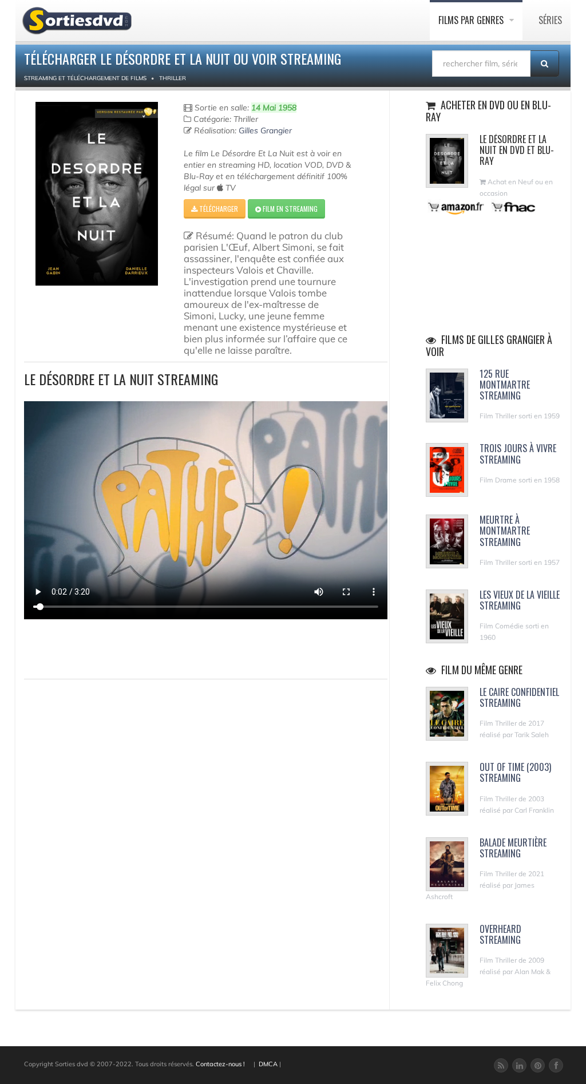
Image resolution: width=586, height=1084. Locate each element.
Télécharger (217, 208)
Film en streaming (289, 208)
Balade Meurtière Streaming (513, 848)
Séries (550, 20)
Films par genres (472, 20)
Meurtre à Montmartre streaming (505, 530)
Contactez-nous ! (220, 1064)
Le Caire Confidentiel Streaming (519, 697)
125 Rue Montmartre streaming (505, 384)
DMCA (268, 1064)
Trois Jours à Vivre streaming (518, 453)
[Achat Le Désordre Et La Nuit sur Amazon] (456, 207)
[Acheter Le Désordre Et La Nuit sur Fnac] (513, 207)
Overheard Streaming (500, 934)
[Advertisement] (91, 647)
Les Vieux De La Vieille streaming (520, 600)
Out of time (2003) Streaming (515, 772)
